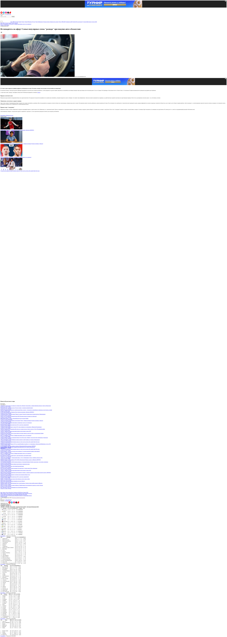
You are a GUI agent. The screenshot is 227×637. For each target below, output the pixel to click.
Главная (2, 25)
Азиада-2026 (94, 21)
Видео (21, 492)
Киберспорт (40, 21)
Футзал (33, 21)
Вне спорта (6, 25)
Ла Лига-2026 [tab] (12, 506)
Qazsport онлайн (3, 496)
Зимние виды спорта (54, 21)
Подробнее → (3, 535)
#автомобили (3, 115)
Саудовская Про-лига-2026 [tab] (21, 506)
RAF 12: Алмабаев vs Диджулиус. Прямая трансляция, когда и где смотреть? (15, 24)
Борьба (20, 21)
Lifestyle (74, 21)
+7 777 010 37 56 (7, 14)
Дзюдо (36, 21)
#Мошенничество (9, 115)
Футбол (16, 21)
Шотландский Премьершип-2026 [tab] (32, 506)
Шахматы (30, 21)
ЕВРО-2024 (18, 494)
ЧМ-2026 (63, 21)
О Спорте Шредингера (87, 21)
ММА (14, 21)
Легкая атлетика (46, 21)
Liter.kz (38, 92)
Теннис (23, 21)
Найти (13, 16)
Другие (60, 21)
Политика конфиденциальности (18, 497)
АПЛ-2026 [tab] (7, 506)
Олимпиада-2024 (21, 493)
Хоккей (26, 21)
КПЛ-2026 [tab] (2, 506)
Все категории (79, 21)
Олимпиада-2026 (69, 21)
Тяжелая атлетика (28, 493)
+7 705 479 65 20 (8, 499)
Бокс (11, 21)
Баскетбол (11, 492)
